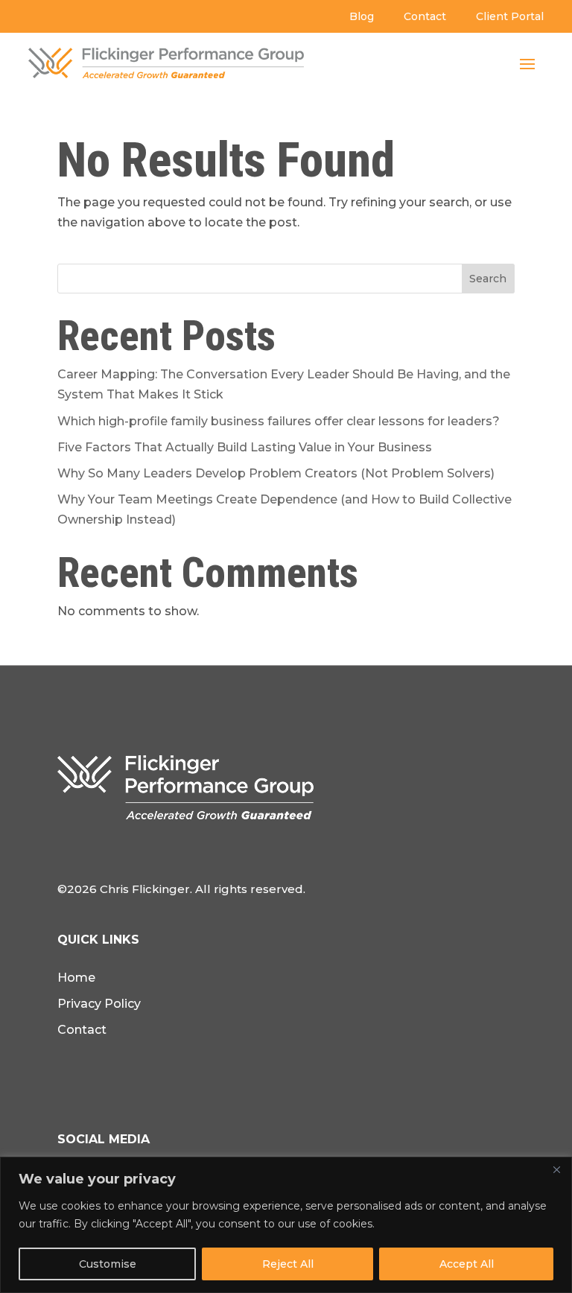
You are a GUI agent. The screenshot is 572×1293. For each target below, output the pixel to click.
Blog (361, 16)
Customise (107, 1264)
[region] (286, 1225)
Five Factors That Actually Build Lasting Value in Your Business (244, 447)
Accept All (466, 1264)
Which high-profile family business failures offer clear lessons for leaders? (278, 421)
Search (487, 278)
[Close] (556, 1169)
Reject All (288, 1264)
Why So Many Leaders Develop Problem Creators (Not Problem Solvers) (276, 473)
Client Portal (510, 16)
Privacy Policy (99, 1004)
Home (76, 977)
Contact (425, 16)
